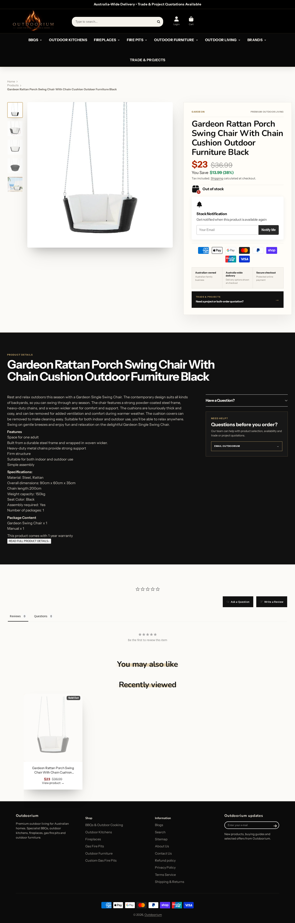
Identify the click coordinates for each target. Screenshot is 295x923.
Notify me (268, 230)
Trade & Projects (147, 60)
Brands (255, 40)
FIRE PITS (135, 40)
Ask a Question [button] (240, 602)
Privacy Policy (165, 867)
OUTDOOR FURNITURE (174, 40)
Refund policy (165, 860)
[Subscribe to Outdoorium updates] (275, 825)
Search (160, 832)
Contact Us (163, 853)
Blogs (159, 825)
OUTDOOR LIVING (221, 40)
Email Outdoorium (246, 446)
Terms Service (165, 875)
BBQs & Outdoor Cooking (104, 825)
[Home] (33, 21)
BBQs (33, 40)
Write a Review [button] (273, 602)
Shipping (217, 178)
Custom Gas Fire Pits (101, 860)
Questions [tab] (40, 616)
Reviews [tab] (15, 616)
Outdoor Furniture (99, 853)
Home (11, 81)
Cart (191, 21)
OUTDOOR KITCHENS (68, 40)
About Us (162, 846)
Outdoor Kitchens (98, 832)
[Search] (159, 21)
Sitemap (161, 839)
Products (13, 85)
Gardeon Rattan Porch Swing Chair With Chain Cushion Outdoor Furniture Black (53, 741)
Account (176, 21)
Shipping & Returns (169, 882)
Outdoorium (153, 915)
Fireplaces (93, 839)
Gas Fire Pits (94, 846)
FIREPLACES (105, 40)
